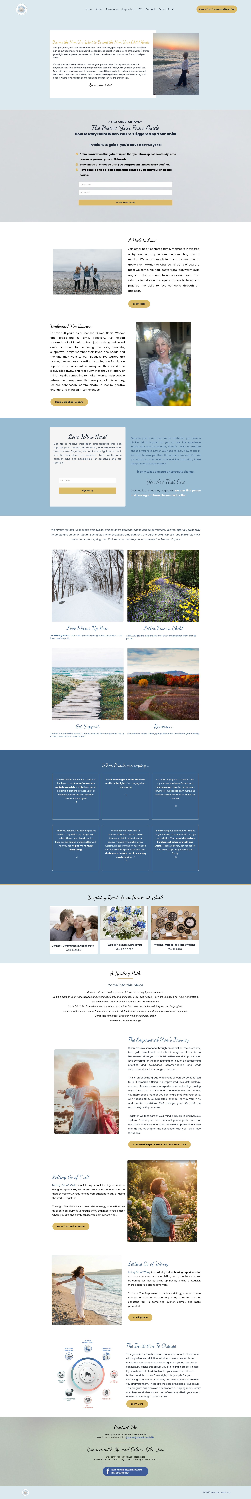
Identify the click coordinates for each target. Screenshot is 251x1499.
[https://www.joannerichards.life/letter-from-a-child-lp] (163, 586)
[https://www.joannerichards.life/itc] (88, 1374)
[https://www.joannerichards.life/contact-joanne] (88, 684)
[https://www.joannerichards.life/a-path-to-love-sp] (87, 272)
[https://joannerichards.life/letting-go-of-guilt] (162, 1201)
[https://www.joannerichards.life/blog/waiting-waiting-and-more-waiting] (175, 923)
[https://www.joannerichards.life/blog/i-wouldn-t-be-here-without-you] (124, 923)
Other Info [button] (165, 9)
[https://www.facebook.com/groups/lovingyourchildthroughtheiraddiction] (125, 1471)
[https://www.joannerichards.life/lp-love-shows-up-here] (88, 586)
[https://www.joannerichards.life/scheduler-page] (87, 1091)
